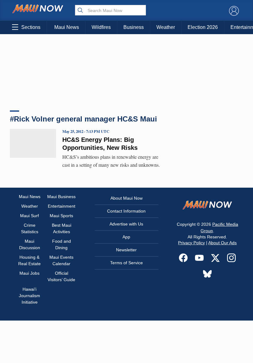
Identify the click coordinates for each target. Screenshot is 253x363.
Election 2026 (203, 27)
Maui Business (61, 196)
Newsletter (126, 249)
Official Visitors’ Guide (61, 276)
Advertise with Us (126, 223)
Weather (165, 27)
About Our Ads (222, 242)
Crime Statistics (29, 228)
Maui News (66, 27)
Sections (30, 27)
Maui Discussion (29, 244)
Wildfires (101, 27)
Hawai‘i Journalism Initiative (29, 296)
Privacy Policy (191, 242)
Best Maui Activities (61, 228)
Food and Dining (61, 244)
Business (133, 27)
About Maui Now (126, 198)
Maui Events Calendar (61, 260)
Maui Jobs (29, 273)
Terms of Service (126, 262)
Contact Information (126, 211)
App (126, 236)
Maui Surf (29, 215)
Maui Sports (61, 215)
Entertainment (61, 206)
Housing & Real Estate (29, 260)
